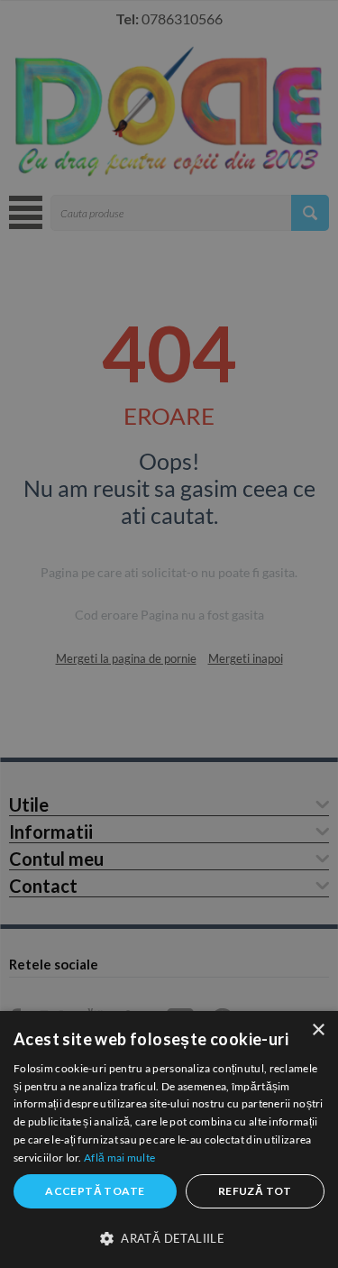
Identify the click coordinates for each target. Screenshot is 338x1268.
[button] (169, 1237)
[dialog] (169, 1139)
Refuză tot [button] (255, 1191)
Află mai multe (119, 1157)
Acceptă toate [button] (94, 1191)
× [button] (317, 1030)
